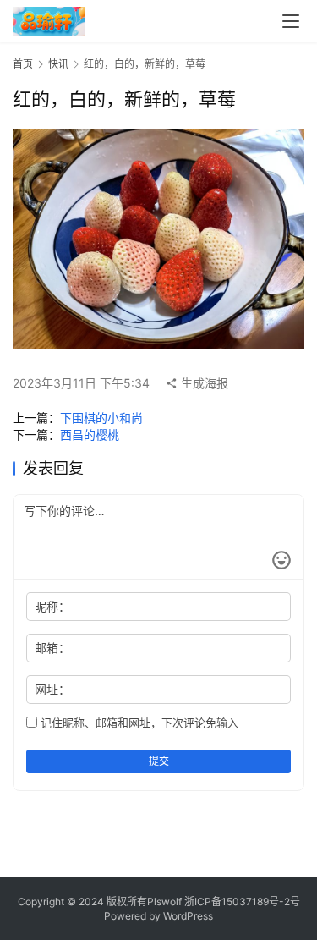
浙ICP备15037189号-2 (237, 901)
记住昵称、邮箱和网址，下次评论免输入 (137, 722)
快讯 (58, 64)
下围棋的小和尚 (101, 417)
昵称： (52, 606)
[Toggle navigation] (291, 21)
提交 (159, 761)
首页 (23, 64)
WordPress (188, 916)
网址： (52, 689)
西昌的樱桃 (89, 434)
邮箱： (52, 647)
